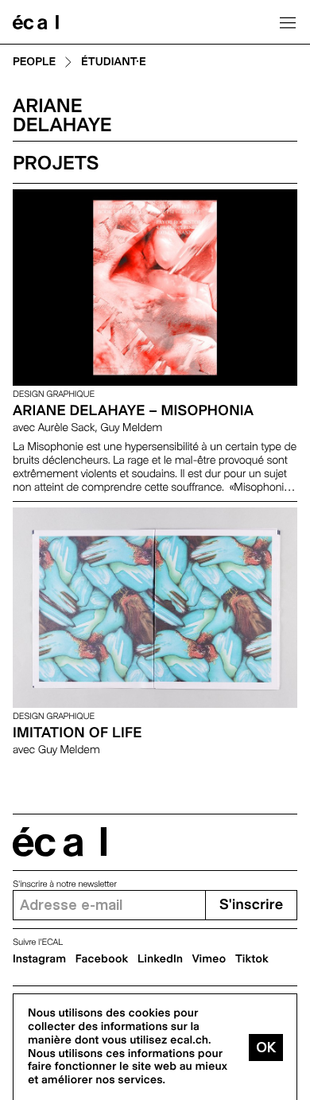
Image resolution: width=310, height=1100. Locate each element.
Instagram (39, 959)
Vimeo (209, 959)
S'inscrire (251, 904)
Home (36, 22)
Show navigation (288, 22)
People (34, 62)
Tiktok (252, 959)
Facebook (102, 959)
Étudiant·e (113, 62)
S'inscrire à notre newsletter (65, 884)
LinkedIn (160, 959)
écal (60, 842)
